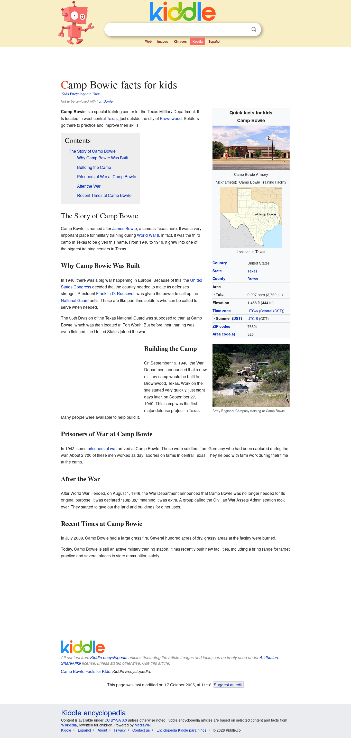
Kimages (180, 41)
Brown (252, 278)
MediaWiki (143, 724)
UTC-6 (252, 310)
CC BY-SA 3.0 (116, 720)
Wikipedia (69, 724)
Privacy (120, 730)
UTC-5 (252, 318)
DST (237, 318)
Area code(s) (224, 333)
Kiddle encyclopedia (108, 657)
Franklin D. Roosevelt (115, 293)
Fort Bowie (105, 101)
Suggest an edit (228, 684)
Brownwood (171, 118)
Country (220, 262)
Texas (252, 271)
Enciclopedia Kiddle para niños (181, 730)
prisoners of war (102, 448)
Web (148, 41)
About (102, 730)
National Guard (75, 300)
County (219, 278)
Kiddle (66, 730)
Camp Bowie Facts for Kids (85, 671)
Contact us (141, 730)
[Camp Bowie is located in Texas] (251, 216)
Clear (243, 29)
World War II (148, 235)
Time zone (222, 310)
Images (162, 41)
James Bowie (124, 228)
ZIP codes (221, 326)
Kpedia (197, 41)
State (217, 270)
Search (254, 29)
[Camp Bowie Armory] (251, 147)
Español (214, 41)
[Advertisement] (175, 61)
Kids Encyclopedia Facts (80, 93)
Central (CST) (271, 310)
